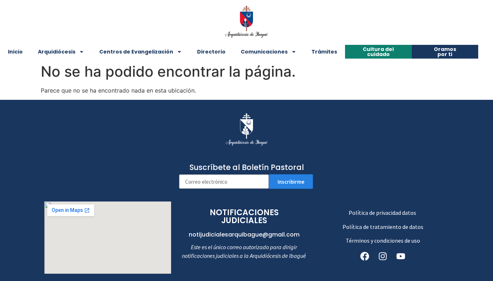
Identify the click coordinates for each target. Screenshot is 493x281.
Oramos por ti (445, 52)
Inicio (15, 51)
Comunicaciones (264, 51)
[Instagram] (383, 256)
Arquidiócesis (56, 51)
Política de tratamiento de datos (383, 226)
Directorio (211, 51)
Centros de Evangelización (136, 51)
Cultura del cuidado (378, 52)
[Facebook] (365, 256)
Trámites (324, 51)
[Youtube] (401, 256)
